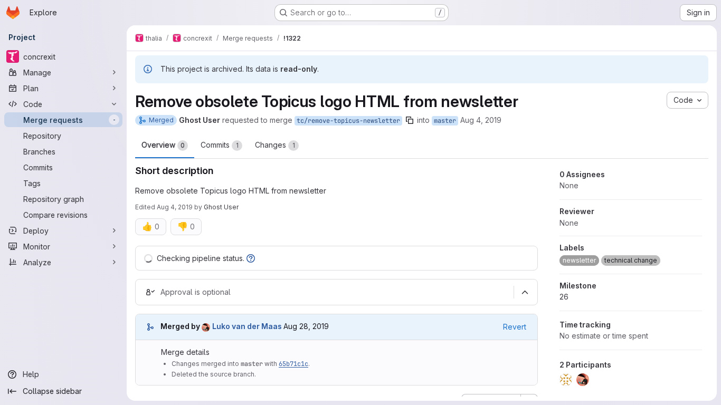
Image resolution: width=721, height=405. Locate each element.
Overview (163, 144)
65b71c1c (293, 364)
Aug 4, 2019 (480, 119)
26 (563, 296)
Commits (220, 144)
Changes (275, 144)
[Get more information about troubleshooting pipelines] (250, 258)
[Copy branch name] (409, 120)
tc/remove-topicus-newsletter (348, 121)
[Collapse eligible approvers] (524, 292)
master (445, 121)
